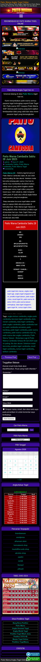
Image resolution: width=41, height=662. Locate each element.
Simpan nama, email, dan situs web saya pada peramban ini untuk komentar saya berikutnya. (20, 412)
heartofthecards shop (20, 549)
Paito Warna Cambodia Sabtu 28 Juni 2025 (19, 158)
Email (6, 397)
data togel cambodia (25, 322)
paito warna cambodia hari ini (23, 333)
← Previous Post (9, 357)
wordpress (20, 537)
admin (7, 162)
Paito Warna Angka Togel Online (14, 2)
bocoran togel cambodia (21, 319)
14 (26, 465)
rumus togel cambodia (25, 349)
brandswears (20, 533)
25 (10, 472)
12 (15, 465)
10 (5, 465)
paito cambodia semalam (16, 327)
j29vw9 (20, 569)
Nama (6, 391)
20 (20, 469)
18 (10, 469)
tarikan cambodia (10, 352)
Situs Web (7, 403)
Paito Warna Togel (19, 167)
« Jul (20, 480)
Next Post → (33, 357)
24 (5, 472)
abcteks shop (20, 553)
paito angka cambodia (12, 324)
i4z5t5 (20, 561)
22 (31, 469)
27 (20, 472)
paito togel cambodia (19, 330)
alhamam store (21, 541)
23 (36, 469)
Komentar (7, 372)
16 (36, 465)
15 (31, 465)
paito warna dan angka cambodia (16, 335)
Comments (9, 169)
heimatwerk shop (20, 545)
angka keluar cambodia (17, 316)
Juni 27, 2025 (18, 162)
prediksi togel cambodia (20, 346)
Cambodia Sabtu (11, 164)
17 (5, 469)
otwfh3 (20, 557)
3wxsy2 (20, 565)
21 (26, 469)
